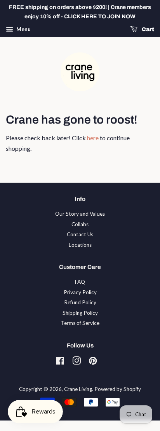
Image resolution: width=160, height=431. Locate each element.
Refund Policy (80, 302)
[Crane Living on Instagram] (76, 362)
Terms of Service (80, 323)
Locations (80, 245)
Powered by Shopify (117, 389)
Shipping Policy (80, 313)
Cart (147, 29)
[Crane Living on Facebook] (60, 362)
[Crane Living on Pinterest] (93, 362)
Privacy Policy (80, 292)
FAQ (80, 282)
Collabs (80, 224)
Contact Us (80, 234)
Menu (23, 29)
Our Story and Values (80, 214)
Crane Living (78, 389)
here (93, 137)
